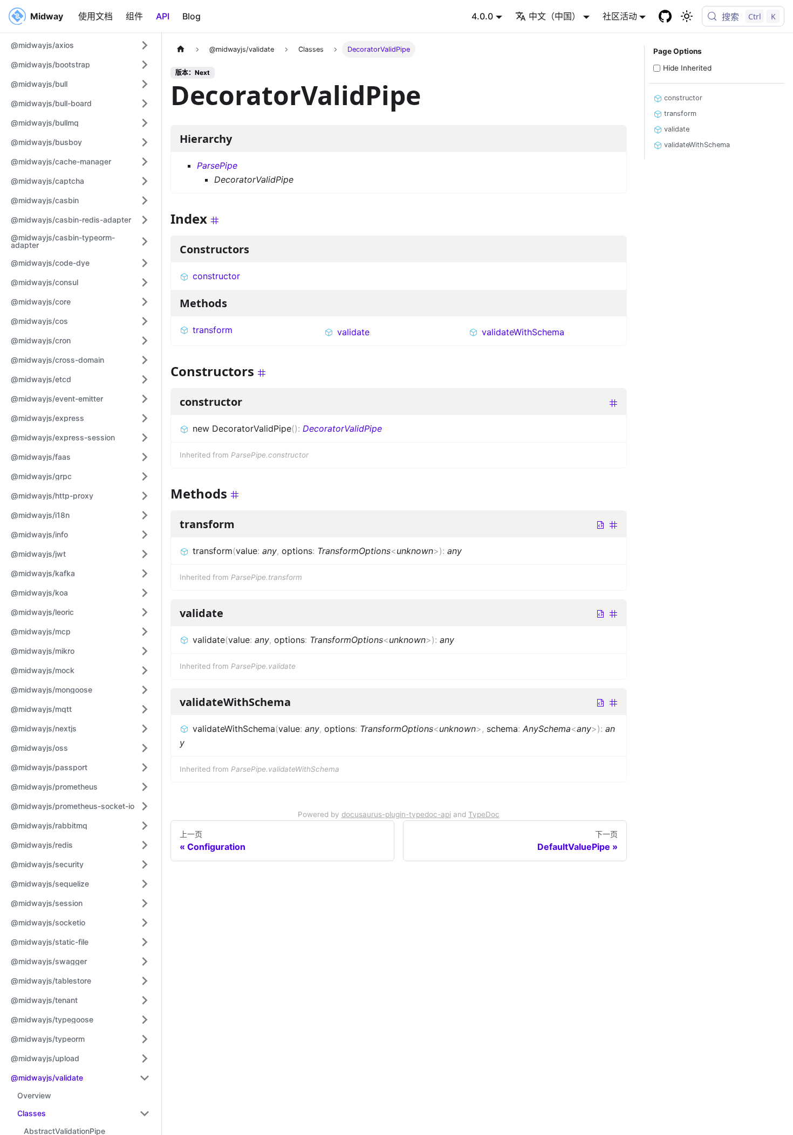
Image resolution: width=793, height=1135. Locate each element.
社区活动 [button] (620, 16)
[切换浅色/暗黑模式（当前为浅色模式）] (686, 16)
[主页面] (180, 49)
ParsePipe (217, 165)
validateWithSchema (523, 332)
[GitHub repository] (665, 16)
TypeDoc (484, 814)
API (162, 16)
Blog (191, 16)
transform (213, 329)
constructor (216, 276)
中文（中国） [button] (554, 16)
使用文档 (95, 16)
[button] (80, 45)
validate (353, 332)
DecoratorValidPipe (342, 428)
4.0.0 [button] (482, 16)
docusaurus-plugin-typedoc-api (396, 814)
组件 (134, 16)
